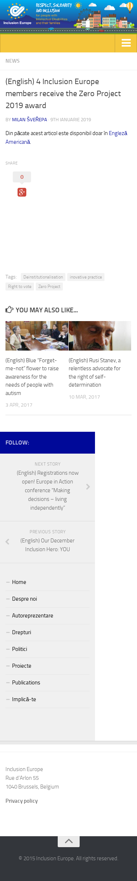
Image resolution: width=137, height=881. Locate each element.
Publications (26, 682)
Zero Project (49, 286)
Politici (19, 649)
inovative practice (86, 277)
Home (19, 582)
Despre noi (24, 599)
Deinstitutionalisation (43, 277)
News (12, 61)
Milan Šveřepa (29, 119)
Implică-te (24, 699)
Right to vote (19, 286)
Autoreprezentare (32, 615)
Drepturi (21, 632)
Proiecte (21, 666)
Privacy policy (21, 801)
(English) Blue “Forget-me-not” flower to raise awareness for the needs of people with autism (32, 376)
